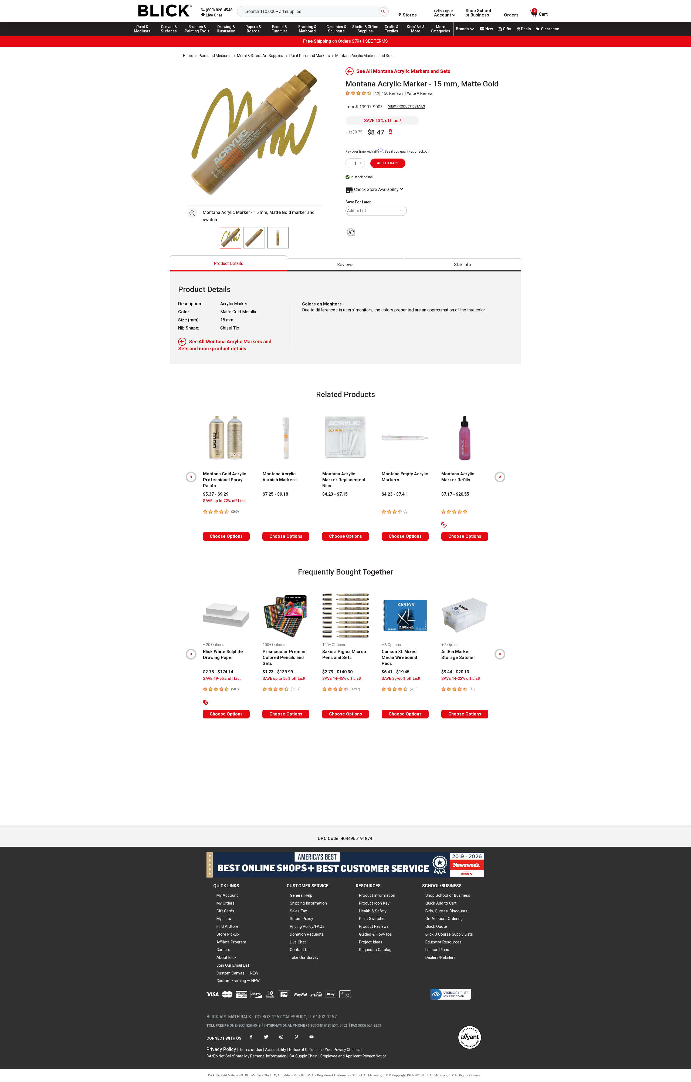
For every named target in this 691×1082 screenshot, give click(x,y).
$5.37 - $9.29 (215, 494)
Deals (526, 29)
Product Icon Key (374, 903)
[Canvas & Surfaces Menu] (169, 35)
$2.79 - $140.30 (337, 671)
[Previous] (191, 477)
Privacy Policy (221, 1049)
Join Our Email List (232, 965)
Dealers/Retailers (440, 957)
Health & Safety (373, 911)
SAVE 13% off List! (382, 120)
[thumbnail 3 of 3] (278, 237)
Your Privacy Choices (342, 1049)
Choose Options (226, 536)
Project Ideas (370, 942)
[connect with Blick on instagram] (281, 1040)
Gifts (507, 29)
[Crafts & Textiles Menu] (394, 35)
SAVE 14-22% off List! (460, 678)
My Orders (225, 903)
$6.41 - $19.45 (395, 671)
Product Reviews (374, 926)
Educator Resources (443, 942)
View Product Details (406, 106)
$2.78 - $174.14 (218, 671)
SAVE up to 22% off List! (224, 501)
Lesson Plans (437, 949)
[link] (211, 15)
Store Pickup (227, 934)
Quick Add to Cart (440, 903)
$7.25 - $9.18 (275, 494)
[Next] (499, 477)
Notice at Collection (305, 1049)
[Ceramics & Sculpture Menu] (336, 35)
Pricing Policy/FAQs (307, 926)
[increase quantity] (361, 163)
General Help (301, 895)
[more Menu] (440, 35)
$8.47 (376, 132)
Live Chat (298, 942)
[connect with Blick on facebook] (251, 1040)
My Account (227, 895)
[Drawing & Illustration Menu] (226, 35)
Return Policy (301, 918)
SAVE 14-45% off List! (341, 678)
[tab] (228, 263)
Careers (223, 949)
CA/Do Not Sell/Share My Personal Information (246, 1056)
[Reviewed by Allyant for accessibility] (470, 1037)
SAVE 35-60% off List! (401, 678)
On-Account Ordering (444, 918)
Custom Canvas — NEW (237, 973)
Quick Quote (436, 926)
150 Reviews (393, 93)
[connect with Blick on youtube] (311, 1040)
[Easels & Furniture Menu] (280, 35)
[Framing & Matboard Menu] (307, 35)
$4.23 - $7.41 (394, 494)
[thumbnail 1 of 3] (230, 237)
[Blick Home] (165, 11)
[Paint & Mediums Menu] (144, 35)
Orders (511, 15)
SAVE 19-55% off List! (222, 678)
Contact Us (300, 949)
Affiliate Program (231, 942)
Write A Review (420, 93)
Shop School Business (478, 13)
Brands (462, 29)
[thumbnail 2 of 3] (254, 237)
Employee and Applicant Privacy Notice (353, 1056)
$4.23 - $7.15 (335, 494)
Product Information (377, 895)
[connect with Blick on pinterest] (296, 1040)
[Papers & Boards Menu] (255, 35)
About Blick (226, 957)
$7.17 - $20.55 (455, 494)
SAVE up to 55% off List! (284, 678)
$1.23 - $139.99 (278, 671)
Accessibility (275, 1049)
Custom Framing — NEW (238, 980)
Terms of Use (250, 1049)
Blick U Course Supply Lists (449, 934)
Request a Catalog (375, 949)
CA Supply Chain (303, 1056)
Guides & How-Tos (375, 934)
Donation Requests (307, 934)
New (489, 29)
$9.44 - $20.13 (455, 671)
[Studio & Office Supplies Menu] (365, 35)
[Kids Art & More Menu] (418, 35)
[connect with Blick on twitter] (266, 1040)
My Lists (223, 918)
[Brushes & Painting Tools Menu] (197, 35)
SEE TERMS (376, 41)
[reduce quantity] (350, 163)
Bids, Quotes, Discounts (446, 911)
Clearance (550, 29)
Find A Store (227, 926)
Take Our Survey (304, 957)
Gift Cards (225, 911)
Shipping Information (308, 903)
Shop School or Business (447, 895)
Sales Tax (298, 911)
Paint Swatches (373, 918)
